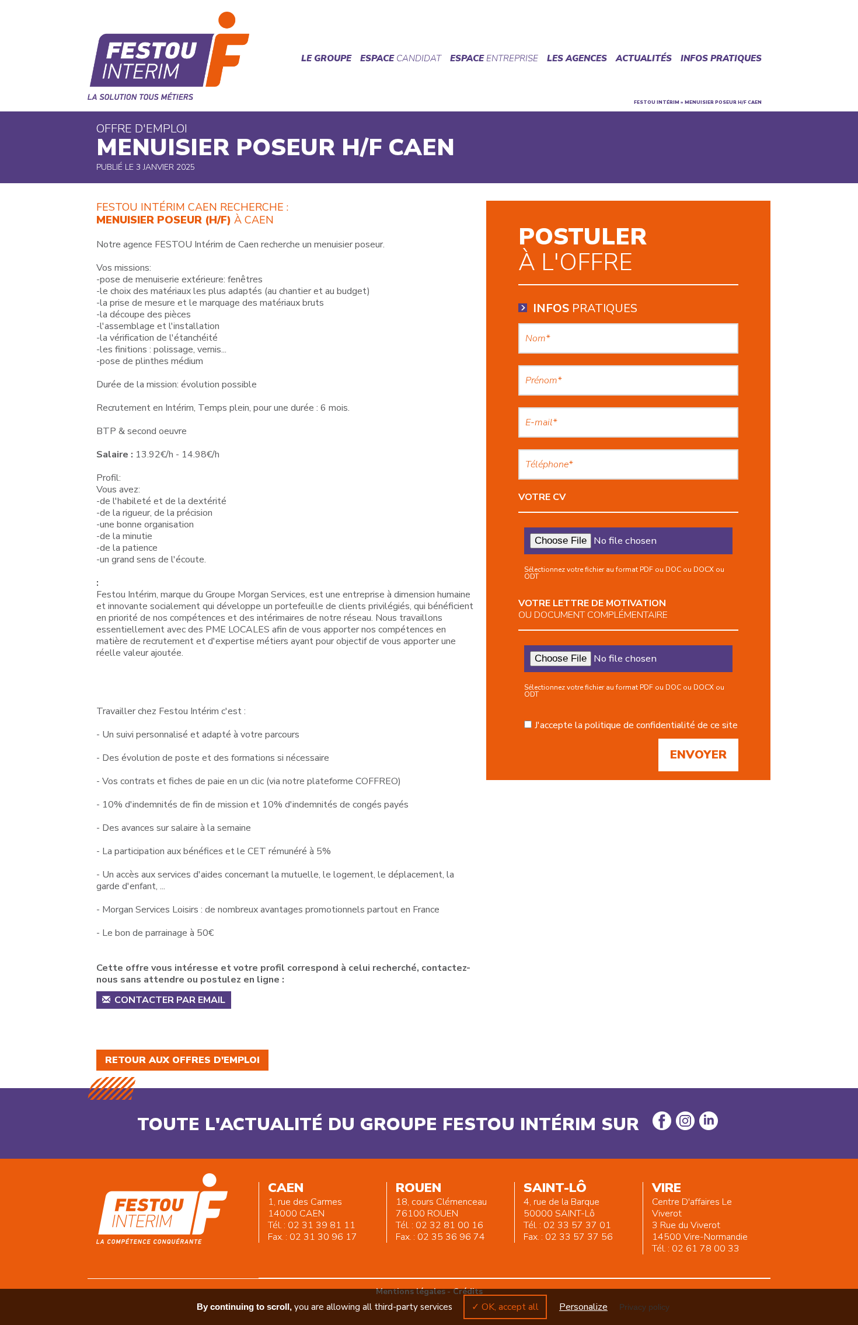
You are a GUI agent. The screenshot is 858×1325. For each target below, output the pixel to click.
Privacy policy (644, 1307)
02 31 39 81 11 (321, 1225)
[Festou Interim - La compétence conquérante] (169, 56)
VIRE (666, 1188)
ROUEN (418, 1188)
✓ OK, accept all (505, 1306)
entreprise (494, 58)
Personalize (583, 1306)
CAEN (286, 1188)
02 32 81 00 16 (449, 1225)
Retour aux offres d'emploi (182, 1060)
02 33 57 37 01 (577, 1225)
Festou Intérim (656, 102)
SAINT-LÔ (555, 1188)
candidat (400, 58)
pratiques (585, 308)
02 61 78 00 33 (706, 1248)
